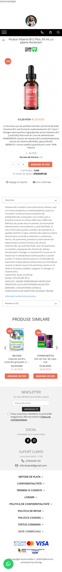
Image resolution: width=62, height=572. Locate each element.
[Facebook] (28, 440)
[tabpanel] (31, 85)
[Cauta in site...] (58, 32)
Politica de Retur (30, 511)
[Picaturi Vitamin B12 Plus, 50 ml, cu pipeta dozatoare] (31, 85)
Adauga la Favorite (17, 182)
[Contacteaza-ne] (42, 32)
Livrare (29, 497)
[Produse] (4, 33)
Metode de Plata (30, 476)
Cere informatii (43, 182)
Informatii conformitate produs (20, 296)
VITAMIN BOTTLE (45, 355)
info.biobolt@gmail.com (33, 465)
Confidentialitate (29, 483)
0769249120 (33, 460)
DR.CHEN (16, 355)
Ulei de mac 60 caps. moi (45, 360)
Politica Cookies (29, 517)
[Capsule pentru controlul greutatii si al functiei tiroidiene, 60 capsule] (16, 339)
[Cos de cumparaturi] (50, 32)
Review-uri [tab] (11, 303)
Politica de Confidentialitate (29, 504)
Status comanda (29, 524)
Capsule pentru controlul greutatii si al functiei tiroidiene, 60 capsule (16, 360)
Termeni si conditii (30, 490)
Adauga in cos (40, 164)
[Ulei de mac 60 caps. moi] (45, 340)
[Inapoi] (2, 40)
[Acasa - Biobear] (31, 21)
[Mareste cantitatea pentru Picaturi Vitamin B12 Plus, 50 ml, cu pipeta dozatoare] (23, 164)
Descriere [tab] (9, 200)
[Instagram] (34, 440)
